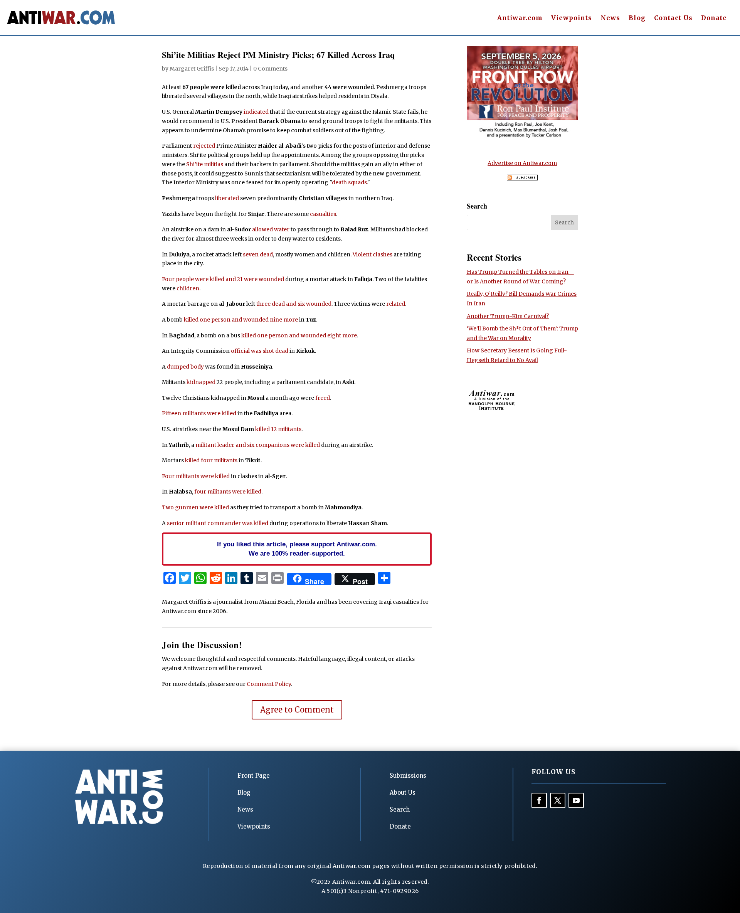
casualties (323, 214)
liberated (227, 198)
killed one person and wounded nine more (241, 319)
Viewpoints (571, 18)
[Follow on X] (557, 800)
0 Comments (270, 68)
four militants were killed (227, 491)
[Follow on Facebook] (539, 800)
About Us (402, 792)
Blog (637, 18)
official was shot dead (259, 350)
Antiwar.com (520, 18)
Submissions (408, 775)
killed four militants (211, 460)
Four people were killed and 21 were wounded (223, 279)
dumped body (185, 366)
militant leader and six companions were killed (257, 444)
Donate (714, 18)
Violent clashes (372, 254)
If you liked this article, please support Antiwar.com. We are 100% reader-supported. (297, 548)
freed (322, 397)
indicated (256, 111)
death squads (349, 182)
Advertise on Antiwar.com (522, 163)
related (395, 303)
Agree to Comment (297, 709)
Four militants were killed (196, 476)
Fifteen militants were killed (199, 413)
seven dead (258, 254)
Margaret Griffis (192, 68)
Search (400, 809)
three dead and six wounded (293, 303)
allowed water (270, 229)
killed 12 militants (278, 429)
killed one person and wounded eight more (299, 335)
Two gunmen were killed (195, 507)
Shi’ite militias (204, 164)
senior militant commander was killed (217, 523)
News (610, 18)
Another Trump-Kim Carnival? (508, 316)
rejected (204, 145)
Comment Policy (269, 684)
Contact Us (673, 18)
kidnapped (201, 382)
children (188, 288)
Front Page (253, 775)
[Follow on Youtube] (576, 800)
